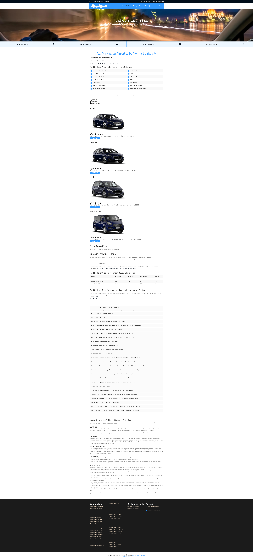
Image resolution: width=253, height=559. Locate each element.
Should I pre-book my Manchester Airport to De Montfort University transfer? (127, 362)
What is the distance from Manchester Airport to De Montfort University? (127, 374)
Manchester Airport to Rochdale (115, 533)
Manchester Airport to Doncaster (96, 534)
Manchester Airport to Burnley (96, 521)
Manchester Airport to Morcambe (115, 516)
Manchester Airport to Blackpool (96, 515)
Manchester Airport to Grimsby (96, 536)
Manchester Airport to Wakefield (115, 544)
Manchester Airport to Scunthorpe (115, 535)
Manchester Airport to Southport (115, 540)
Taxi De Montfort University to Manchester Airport (110, 63)
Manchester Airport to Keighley (115, 505)
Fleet (146, 6)
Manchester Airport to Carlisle (96, 525)
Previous (101, 21)
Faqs (155, 6)
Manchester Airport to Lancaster (115, 507)
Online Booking (85, 44)
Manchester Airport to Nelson (114, 518)
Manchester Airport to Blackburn (96, 513)
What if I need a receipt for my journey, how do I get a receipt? (127, 321)
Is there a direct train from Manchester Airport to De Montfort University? (127, 333)
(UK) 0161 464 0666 (94, 296)
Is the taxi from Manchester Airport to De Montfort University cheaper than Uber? (127, 394)
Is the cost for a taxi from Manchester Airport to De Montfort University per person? (127, 398)
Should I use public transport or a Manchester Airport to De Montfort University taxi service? (127, 366)
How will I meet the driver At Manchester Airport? (127, 402)
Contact (159, 6)
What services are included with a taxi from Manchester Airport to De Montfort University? (127, 358)
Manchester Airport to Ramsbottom (116, 529)
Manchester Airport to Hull (114, 503)
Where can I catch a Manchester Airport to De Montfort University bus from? (127, 337)
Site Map (125, 556)
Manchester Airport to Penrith (114, 525)
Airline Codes (130, 513)
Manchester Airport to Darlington (96, 532)
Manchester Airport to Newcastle (115, 520)
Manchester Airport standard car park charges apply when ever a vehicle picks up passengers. (116, 268)
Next (151, 21)
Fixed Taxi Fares (22, 44)
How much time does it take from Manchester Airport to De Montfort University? (127, 378)
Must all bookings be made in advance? (127, 313)
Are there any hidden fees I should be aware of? (127, 345)
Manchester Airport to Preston (115, 527)
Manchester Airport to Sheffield (115, 538)
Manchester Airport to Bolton (95, 517)
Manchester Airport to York (114, 546)
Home (123, 6)
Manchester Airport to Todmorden (115, 542)
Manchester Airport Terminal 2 (133, 508)
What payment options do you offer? (127, 386)
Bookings (135, 6)
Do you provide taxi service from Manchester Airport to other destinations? (127, 390)
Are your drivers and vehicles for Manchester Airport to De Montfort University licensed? (127, 325)
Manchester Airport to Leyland (115, 512)
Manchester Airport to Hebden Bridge (97, 543)
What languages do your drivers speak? (127, 353)
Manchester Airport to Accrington (96, 506)
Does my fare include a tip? (127, 317)
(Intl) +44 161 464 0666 (95, 298)
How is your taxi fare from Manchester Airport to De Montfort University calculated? (127, 410)
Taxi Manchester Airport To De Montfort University (137, 554)
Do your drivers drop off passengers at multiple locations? (127, 349)
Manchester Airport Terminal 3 (133, 510)
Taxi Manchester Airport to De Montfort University (116, 554)
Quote (150, 6)
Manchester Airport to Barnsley (96, 508)
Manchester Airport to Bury (95, 523)
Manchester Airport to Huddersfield (97, 545)
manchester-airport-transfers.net (138, 555)
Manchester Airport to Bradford (96, 519)
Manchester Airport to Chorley (96, 528)
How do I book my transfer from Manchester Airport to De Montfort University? (127, 382)
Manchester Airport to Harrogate (96, 541)
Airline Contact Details (131, 515)
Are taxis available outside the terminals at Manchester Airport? (127, 329)
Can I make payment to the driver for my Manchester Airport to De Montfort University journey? (127, 406)
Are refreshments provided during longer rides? (127, 341)
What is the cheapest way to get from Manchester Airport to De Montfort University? (127, 370)
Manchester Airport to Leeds (114, 510)
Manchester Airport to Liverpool (115, 514)
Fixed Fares (128, 6)
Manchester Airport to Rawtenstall (115, 531)
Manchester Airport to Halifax (95, 538)
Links (128, 556)
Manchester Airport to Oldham (115, 523)
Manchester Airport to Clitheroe (96, 530)
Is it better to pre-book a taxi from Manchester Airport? (127, 307)
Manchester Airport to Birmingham (96, 510)
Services (141, 6)
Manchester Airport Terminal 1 (133, 506)
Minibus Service (148, 44)
